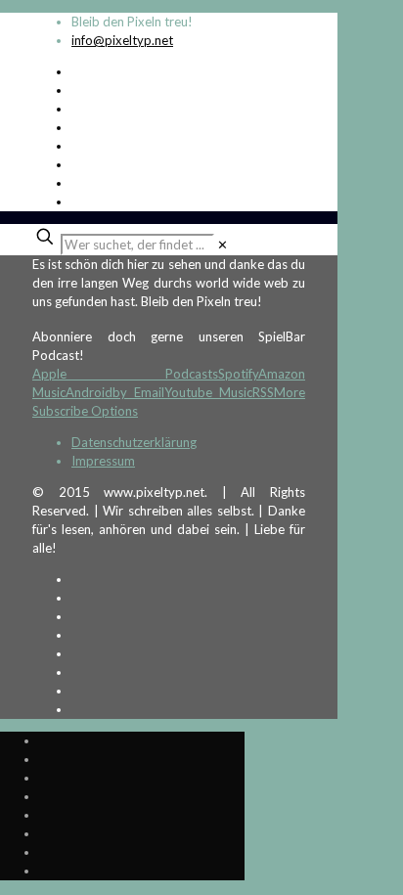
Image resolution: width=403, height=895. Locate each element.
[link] (222, 244)
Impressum (103, 461)
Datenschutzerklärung (134, 442)
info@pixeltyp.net (122, 40)
